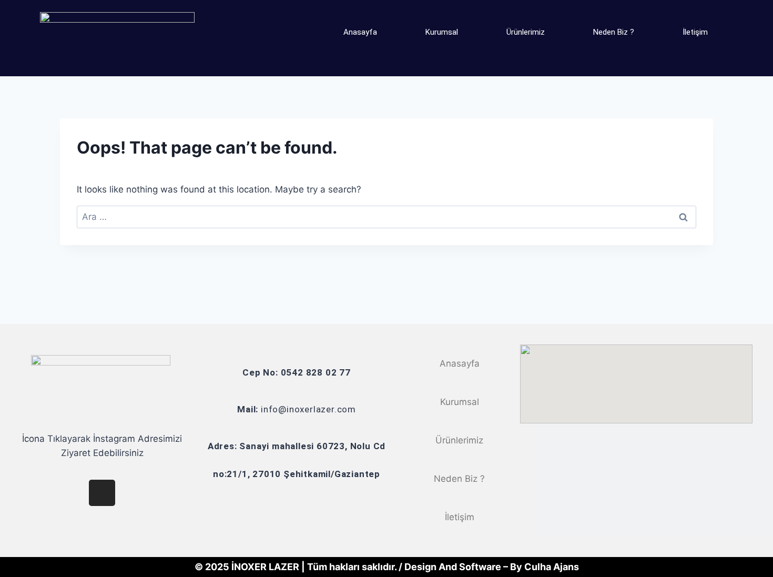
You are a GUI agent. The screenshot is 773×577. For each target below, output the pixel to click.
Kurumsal (441, 32)
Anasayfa (360, 32)
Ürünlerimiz (525, 32)
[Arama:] (386, 216)
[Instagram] (102, 493)
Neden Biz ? (613, 32)
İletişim (695, 32)
